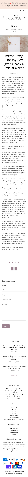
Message (4, 304)
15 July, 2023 (14, 351)
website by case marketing (14, 473)
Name (4, 285)
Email (4, 295)
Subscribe (14, 375)
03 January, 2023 (14, 362)
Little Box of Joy (19, 471)
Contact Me (14, 407)
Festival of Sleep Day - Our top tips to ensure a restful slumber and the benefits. (14, 358)
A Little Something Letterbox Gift (14, 395)
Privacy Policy (14, 415)
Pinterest (15, 430)
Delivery (14, 413)
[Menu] (3, 17)
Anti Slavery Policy (14, 417)
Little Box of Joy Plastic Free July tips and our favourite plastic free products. (14, 347)
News (12, 29)
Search (14, 409)
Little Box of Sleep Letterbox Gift (14, 391)
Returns (14, 411)
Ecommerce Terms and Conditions (14, 419)
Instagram (15, 432)
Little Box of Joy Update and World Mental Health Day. (14, 367)
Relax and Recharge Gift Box (14, 389)
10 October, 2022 (14, 370)
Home (7, 29)
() (22, 11)
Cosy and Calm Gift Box (14, 393)
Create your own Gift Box (14, 399)
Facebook (15, 428)
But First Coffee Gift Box (14, 397)
